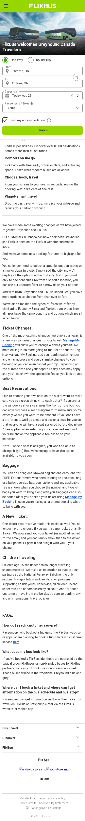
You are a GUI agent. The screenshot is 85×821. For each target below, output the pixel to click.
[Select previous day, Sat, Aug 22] (71, 95)
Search (43, 130)
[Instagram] (41, 788)
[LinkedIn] (44, 788)
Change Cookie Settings (46, 807)
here (16, 642)
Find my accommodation (28, 120)
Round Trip (43, 60)
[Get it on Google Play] (32, 769)
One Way (17, 60)
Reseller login (28, 798)
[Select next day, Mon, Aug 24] (77, 95)
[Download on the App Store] (57, 769)
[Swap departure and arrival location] (76, 77)
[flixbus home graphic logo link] (42, 6)
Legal (42, 798)
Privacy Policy (56, 798)
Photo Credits (28, 803)
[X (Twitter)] (45, 788)
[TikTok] (46, 788)
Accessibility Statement (53, 803)
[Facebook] (40, 788)
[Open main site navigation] (5, 6)
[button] (42, 71)
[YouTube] (43, 788)
